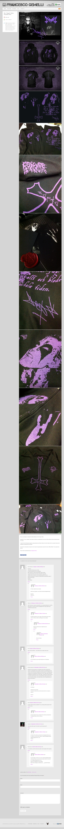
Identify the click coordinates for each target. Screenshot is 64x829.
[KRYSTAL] (29, 772)
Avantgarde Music (34, 550)
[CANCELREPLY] (34, 772)
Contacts (22, 8)
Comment (22, 793)
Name (21, 778)
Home (5, 8)
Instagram (9, 8)
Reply (29, 581)
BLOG (18, 8)
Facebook (14, 8)
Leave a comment (8, 19)
